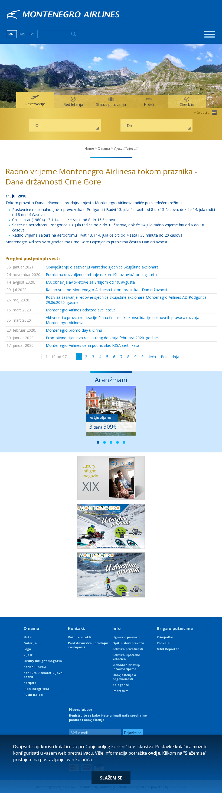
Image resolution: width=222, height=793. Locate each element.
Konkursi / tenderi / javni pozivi (44, 675)
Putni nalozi (33, 695)
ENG (22, 34)
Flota (28, 637)
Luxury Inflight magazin (43, 661)
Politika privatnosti (127, 649)
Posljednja (170, 356)
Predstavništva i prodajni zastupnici (88, 645)
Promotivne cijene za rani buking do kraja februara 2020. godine (102, 337)
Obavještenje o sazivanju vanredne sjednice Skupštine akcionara (102, 267)
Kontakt (76, 628)
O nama (104, 148)
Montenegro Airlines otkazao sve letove (81, 310)
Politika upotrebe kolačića (126, 657)
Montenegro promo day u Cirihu (74, 330)
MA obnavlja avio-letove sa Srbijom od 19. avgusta (90, 282)
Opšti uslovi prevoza (128, 643)
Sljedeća (148, 356)
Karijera (30, 683)
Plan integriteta (36, 689)
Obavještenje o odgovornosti (124, 677)
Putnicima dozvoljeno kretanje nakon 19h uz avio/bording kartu (101, 274)
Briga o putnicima (175, 628)
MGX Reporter (168, 649)
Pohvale (163, 643)
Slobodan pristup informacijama (126, 667)
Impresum (120, 691)
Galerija (30, 643)
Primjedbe (165, 637)
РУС (32, 34)
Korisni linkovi (35, 667)
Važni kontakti (79, 637)
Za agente (120, 685)
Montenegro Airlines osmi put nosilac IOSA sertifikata (92, 345)
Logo (27, 649)
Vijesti (118, 148)
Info (116, 628)
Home (89, 148)
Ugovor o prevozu (126, 637)
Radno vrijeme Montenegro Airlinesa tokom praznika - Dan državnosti (107, 289)
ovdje (154, 753)
